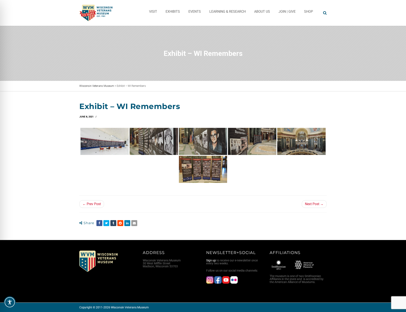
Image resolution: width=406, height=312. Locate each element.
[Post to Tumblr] (113, 223)
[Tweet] (106, 223)
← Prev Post (91, 204)
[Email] (134, 223)
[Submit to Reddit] (120, 223)
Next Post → (314, 204)
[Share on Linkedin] (127, 223)
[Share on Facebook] (99, 223)
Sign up (211, 260)
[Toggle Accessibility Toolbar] (9, 302)
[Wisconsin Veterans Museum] (96, 13)
